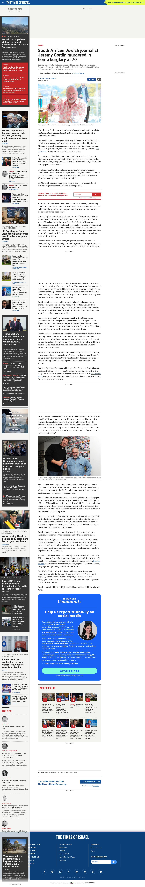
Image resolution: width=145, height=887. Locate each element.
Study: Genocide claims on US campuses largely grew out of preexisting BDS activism (18, 622)
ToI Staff (4, 50)
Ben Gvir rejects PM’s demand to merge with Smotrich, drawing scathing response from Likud (14, 135)
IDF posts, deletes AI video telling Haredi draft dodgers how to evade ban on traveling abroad (14, 498)
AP (4, 403)
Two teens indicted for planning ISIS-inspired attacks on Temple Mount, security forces (13, 861)
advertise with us (64, 854)
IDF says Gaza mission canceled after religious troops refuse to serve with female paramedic (48, 708)
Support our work (69, 670)
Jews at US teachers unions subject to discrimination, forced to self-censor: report (14, 585)
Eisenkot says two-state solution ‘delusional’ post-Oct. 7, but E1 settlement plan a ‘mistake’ (91, 734)
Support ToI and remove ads (135, 2)
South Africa (73, 772)
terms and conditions (65, 844)
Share (93, 79)
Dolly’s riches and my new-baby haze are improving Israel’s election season (14, 755)
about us (62, 850)
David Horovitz (13, 189)
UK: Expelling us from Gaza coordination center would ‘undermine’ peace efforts (15, 235)
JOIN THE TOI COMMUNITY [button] (91, 782)
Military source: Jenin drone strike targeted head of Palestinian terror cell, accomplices (14, 90)
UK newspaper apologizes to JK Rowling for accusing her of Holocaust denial (13, 79)
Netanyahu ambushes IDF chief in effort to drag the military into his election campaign (15, 833)
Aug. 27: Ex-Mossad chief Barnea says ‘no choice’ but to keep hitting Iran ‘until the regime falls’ (14, 378)
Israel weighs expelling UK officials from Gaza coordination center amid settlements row (91, 708)
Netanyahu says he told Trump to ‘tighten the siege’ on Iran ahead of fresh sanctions (14, 389)
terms (94, 197)
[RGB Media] (74, 883)
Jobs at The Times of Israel (67, 857)
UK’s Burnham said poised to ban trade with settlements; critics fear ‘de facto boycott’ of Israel (76, 734)
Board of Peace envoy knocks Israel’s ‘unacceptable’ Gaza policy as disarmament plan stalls (62, 709)
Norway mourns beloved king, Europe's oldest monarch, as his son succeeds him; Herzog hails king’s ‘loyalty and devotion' (14, 549)
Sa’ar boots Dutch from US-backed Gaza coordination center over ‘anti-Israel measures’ (19, 276)
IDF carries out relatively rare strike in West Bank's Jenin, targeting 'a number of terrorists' (14, 101)
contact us (62, 860)
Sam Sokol (12, 181)
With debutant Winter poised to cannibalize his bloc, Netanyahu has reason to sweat (18, 175)
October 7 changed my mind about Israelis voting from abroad (15, 807)
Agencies (21, 347)
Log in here (96, 786)
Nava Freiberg (18, 267)
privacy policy (63, 847)
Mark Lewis (6, 544)
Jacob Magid (8, 347)
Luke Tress (6, 591)
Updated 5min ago (13, 36)
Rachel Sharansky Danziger (9, 750)
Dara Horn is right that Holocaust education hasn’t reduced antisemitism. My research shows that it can (15, 788)
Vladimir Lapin (5, 724)
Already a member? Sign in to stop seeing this (69, 675)
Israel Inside (31, 850)
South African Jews (63, 772)
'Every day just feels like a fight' (11, 578)
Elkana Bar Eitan (6, 803)
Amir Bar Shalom (6, 828)
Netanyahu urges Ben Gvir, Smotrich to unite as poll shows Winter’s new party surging (48, 734)
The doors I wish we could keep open (13, 728)
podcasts (30, 863)
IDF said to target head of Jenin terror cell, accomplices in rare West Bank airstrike (15, 43)
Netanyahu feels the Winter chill (76, 706)
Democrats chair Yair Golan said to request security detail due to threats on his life (20, 687)
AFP (24, 393)
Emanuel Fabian (17, 393)
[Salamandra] (90, 882)
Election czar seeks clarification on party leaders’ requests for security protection (13, 663)
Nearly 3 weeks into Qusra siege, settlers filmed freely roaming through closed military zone (13, 68)
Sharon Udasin (18, 613)
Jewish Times (31, 847)
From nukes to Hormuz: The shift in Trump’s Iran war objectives (13, 399)
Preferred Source (78, 73)
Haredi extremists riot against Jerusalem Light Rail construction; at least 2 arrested (14, 487)
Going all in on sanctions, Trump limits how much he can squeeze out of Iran (13, 366)
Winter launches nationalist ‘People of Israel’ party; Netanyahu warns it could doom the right (62, 734)
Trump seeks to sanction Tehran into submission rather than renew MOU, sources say (14, 339)
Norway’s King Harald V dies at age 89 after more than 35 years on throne (14, 539)
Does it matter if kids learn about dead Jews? (14, 782)
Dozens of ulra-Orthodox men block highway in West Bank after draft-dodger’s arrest (14, 463)
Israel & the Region (50, 772)
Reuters (16, 268)
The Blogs (30, 860)
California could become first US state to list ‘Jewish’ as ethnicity (19, 608)
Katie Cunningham (6, 778)
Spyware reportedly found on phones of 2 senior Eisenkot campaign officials (19, 698)
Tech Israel (31, 854)
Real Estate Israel (33, 857)
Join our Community (116, 2)
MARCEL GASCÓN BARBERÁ (48, 78)
